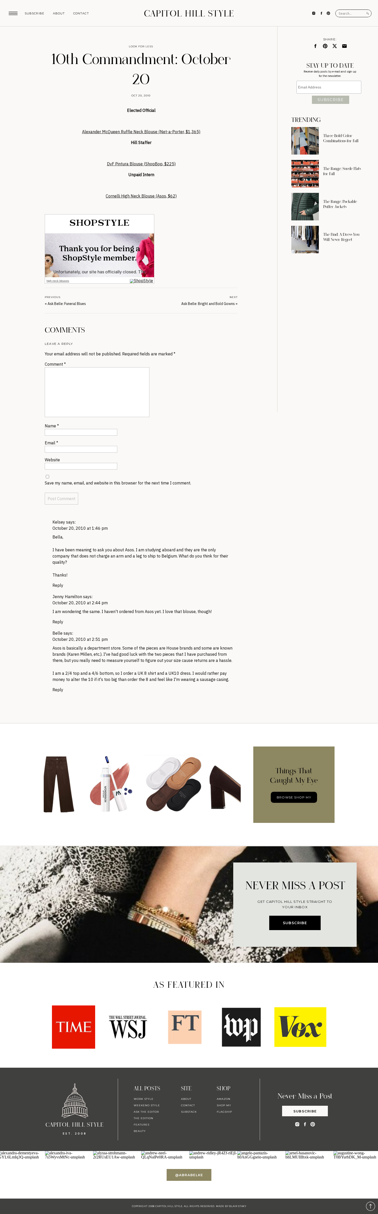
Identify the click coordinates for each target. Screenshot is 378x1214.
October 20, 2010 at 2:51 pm (80, 639)
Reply (57, 585)
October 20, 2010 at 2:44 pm (80, 602)
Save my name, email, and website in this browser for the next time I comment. (118, 482)
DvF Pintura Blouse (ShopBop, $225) (141, 163)
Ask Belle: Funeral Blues (67, 303)
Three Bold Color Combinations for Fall (340, 138)
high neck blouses (58, 280)
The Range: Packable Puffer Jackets (340, 204)
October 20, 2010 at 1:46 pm (80, 528)
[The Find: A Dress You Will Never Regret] (305, 239)
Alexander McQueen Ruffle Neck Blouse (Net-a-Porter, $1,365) (141, 131)
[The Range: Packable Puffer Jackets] (305, 206)
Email (51, 442)
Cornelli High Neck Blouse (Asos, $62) (141, 196)
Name (52, 425)
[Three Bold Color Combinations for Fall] (305, 141)
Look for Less (141, 46)
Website (52, 459)
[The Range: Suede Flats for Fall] (305, 173)
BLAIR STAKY (237, 1206)
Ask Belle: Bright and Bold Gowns (208, 303)
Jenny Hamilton (67, 596)
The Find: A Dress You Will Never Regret (341, 237)
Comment (55, 364)
